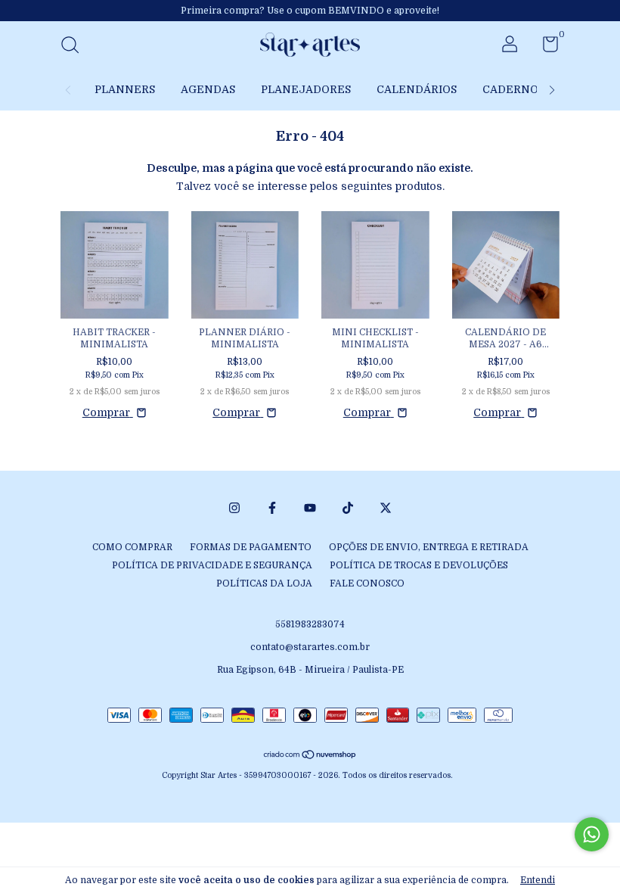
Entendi (537, 880)
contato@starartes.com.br (310, 647)
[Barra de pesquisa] (75, 47)
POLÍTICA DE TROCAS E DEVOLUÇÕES (419, 565)
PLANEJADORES (306, 89)
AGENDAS (208, 89)
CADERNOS (513, 89)
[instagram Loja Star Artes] (234, 508)
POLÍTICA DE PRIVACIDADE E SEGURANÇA (212, 565)
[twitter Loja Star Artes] (386, 508)
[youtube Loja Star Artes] (310, 508)
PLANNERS (125, 89)
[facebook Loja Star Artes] (272, 508)
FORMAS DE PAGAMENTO (251, 547)
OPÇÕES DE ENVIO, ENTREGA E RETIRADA (429, 547)
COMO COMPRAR (132, 547)
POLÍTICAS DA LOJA (264, 583)
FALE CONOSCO (367, 583)
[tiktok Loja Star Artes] (348, 508)
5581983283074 (310, 624)
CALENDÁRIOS (417, 89)
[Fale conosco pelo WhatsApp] (592, 834)
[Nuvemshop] (310, 756)
